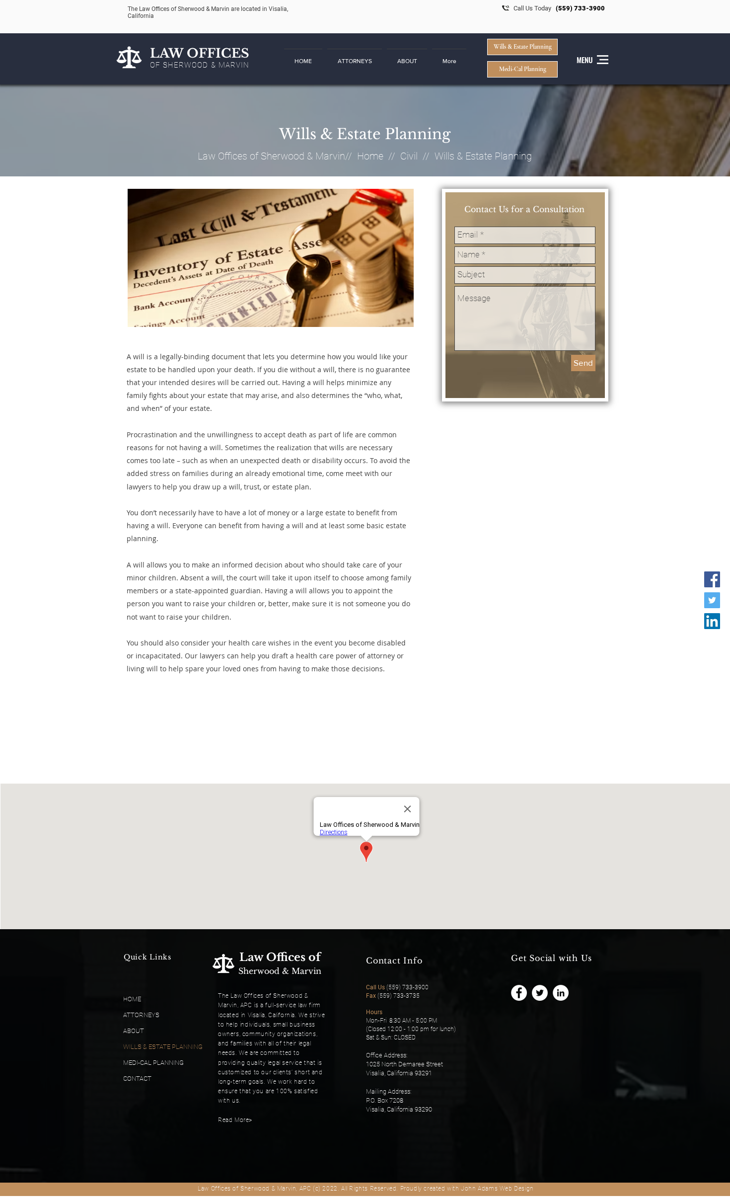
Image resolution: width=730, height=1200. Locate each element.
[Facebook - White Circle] (519, 993)
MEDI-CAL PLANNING (153, 1062)
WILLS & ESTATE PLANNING (163, 1046)
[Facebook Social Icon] (712, 579)
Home (370, 156)
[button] (354, 57)
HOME (132, 999)
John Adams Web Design (497, 1188)
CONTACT (137, 1078)
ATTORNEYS (141, 1015)
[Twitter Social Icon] (712, 600)
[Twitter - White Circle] (540, 993)
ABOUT (133, 1031)
